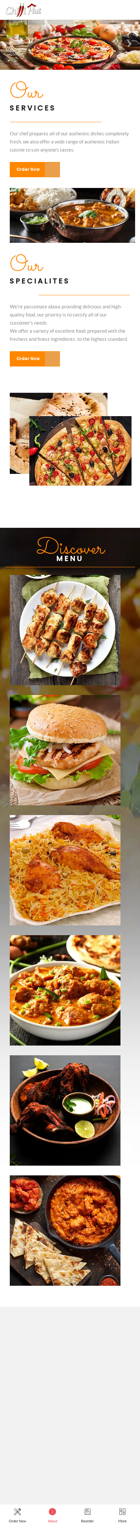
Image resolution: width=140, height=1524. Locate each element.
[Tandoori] (65, 1060)
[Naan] (65, 1180)
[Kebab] (65, 580)
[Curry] (65, 940)
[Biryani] (65, 820)
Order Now (28, 169)
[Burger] (65, 700)
